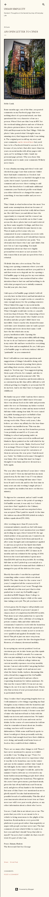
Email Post (14, 862)
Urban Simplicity (14, 8)
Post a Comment (11, 874)
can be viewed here (26, 142)
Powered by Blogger (26, 889)
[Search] (43, 3)
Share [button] (6, 862)
